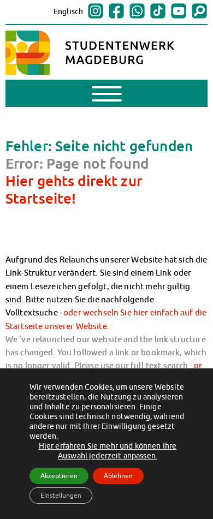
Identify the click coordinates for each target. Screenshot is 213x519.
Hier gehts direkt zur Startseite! (73, 189)
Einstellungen (60, 495)
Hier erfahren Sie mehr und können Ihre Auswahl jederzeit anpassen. (108, 451)
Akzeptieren (59, 476)
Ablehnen (118, 476)
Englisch (68, 11)
